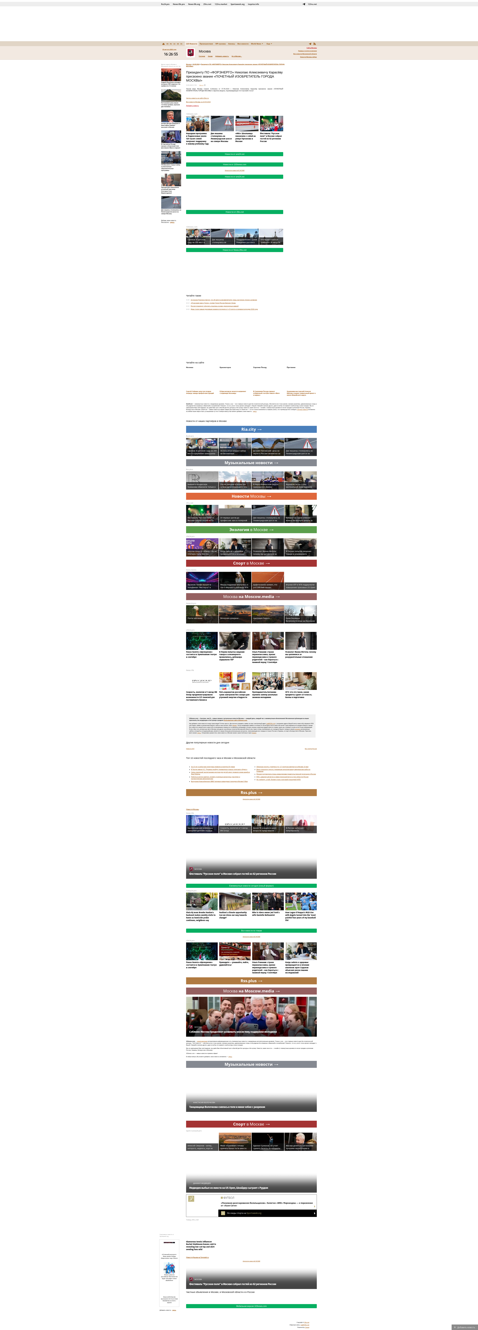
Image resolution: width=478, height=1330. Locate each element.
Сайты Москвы (312, 48)
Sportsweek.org (237, 4)
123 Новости (191, 44)
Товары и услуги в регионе (307, 51)
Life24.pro (190, 536)
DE (178, 44)
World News (256, 44)
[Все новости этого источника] (205, 85)
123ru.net (312, 4)
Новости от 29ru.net (235, 212)
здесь (172, 222)
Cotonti (307, 1327)
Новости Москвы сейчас (308, 57)
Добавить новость (222, 56)
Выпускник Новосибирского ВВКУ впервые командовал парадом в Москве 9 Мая (219, 781)
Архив (210, 56)
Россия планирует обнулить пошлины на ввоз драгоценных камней (215, 306)
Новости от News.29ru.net (234, 250)
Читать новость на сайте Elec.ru (197, 98)
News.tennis (191, 570)
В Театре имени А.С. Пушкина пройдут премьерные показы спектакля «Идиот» (219, 769)
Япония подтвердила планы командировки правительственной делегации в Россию (286, 774)
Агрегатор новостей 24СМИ (234, 170)
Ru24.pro (165, 4)
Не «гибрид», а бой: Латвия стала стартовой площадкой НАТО (278, 779)
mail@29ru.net (270, 723)
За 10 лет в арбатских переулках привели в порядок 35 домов (213, 767)
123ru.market (221, 4)
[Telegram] (310, 43)
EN (167, 44)
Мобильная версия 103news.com (251, 1306)
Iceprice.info (253, 4)
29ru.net (207, 4)
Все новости (243, 44)
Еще (268, 44)
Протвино (291, 367)
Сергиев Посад (260, 367)
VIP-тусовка (220, 44)
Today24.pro (191, 890)
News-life (190, 670)
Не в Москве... (237, 56)
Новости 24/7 (190, 748)
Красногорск (225, 367)
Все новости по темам (251, 931)
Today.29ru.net (192, 1220)
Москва (188, 64)
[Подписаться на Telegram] (304, 4)
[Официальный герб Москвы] (190, 53)
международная (202, 1041)
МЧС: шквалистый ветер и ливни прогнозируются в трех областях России (282, 777)
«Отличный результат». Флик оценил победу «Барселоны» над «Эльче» (169, 1256)
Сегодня (202, 56)
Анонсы (231, 44)
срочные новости (302, 409)
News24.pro (191, 603)
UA (174, 44)
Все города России (311, 748)
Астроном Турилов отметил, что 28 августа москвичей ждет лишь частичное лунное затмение (224, 300)
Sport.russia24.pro (194, 1131)
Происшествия (206, 44)
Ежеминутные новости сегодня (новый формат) (251, 886)
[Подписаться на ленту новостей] (314, 43)
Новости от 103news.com (234, 164)
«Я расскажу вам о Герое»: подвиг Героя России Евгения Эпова (213, 303)
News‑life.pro (179, 4)
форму (235, 725)
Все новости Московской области (305, 54)
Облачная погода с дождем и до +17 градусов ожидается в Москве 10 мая (282, 767)
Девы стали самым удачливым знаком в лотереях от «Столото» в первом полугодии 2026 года (224, 309)
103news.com (191, 114)
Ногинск (189, 367)
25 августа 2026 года (169, 49)
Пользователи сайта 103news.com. (235, 720)
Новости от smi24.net (234, 154)
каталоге (297, 729)
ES (181, 44)
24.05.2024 (196, 64)
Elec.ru (201, 85)
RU (171, 44)
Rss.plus (189, 469)
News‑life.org (194, 4)
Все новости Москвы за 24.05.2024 (198, 102)
